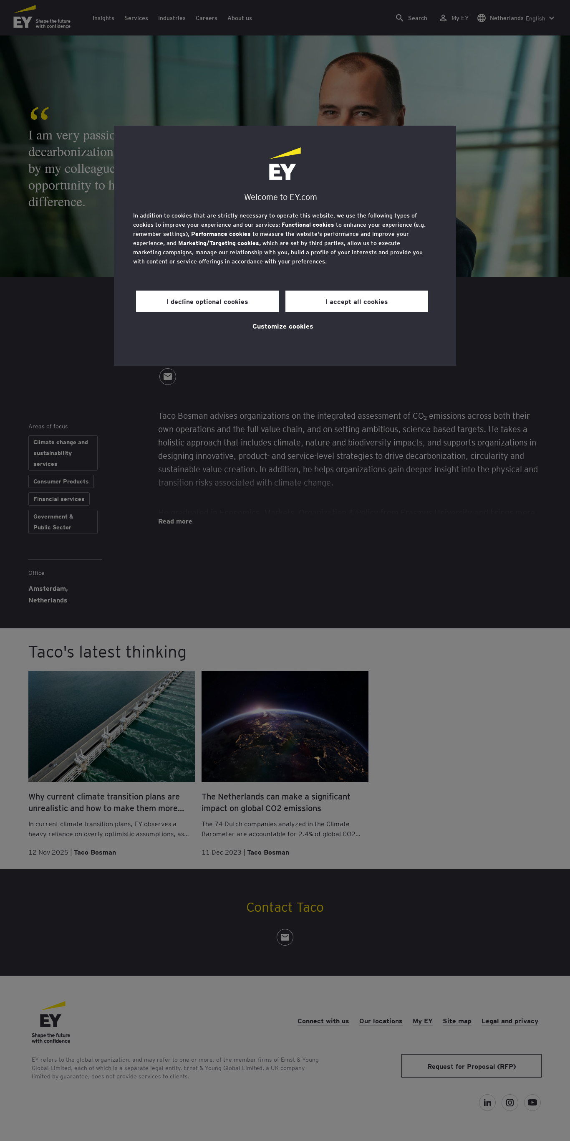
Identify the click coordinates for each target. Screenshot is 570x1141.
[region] (285, 246)
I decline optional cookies (207, 301)
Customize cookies (282, 325)
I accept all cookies (356, 301)
